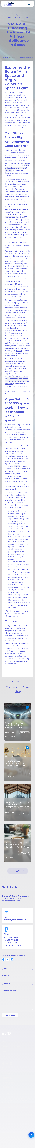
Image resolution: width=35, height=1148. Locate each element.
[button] (29, 4)
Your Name (5, 968)
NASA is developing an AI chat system (17, 168)
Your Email (5, 975)
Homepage (5, 57)
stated (19, 266)
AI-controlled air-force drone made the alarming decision (17, 381)
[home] (9, 4)
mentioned (10, 217)
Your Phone (6, 983)
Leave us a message (9, 990)
